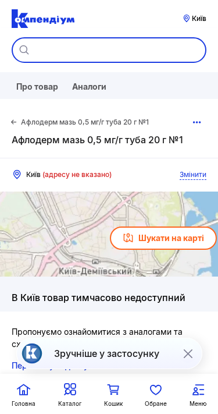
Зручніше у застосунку (106, 353)
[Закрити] (187, 353)
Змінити (193, 174)
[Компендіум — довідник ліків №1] (43, 18)
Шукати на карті (171, 238)
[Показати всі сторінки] (197, 122)
